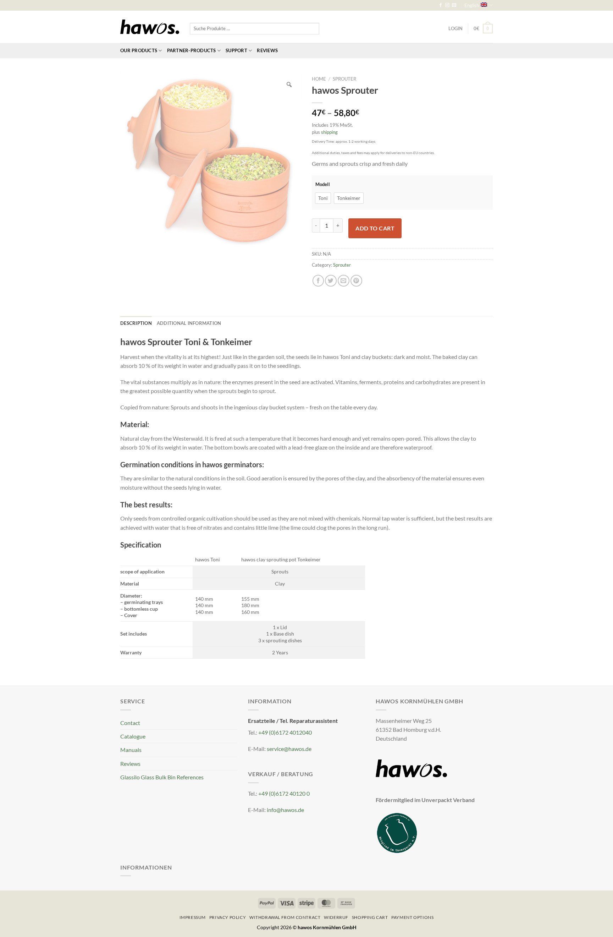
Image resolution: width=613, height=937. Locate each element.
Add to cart (374, 228)
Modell (322, 184)
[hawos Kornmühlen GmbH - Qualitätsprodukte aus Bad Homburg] (149, 27)
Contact (130, 722)
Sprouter (344, 79)
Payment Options (412, 917)
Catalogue (132, 736)
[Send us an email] (454, 5)
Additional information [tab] (189, 323)
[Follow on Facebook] (440, 5)
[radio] (323, 198)
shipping (329, 132)
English (471, 5)
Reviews (267, 50)
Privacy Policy (227, 917)
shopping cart (370, 917)
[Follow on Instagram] (447, 5)
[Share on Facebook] (318, 281)
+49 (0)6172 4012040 (285, 732)
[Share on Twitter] (331, 281)
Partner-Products (191, 50)
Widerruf (336, 917)
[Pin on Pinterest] (356, 281)
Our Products (138, 50)
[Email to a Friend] (343, 281)
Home (319, 79)
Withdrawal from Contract (285, 917)
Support (236, 50)
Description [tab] (136, 323)
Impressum (193, 917)
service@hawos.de (289, 748)
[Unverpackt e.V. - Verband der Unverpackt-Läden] (397, 832)
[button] (483, 28)
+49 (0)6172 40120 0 (284, 793)
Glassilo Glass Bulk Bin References (162, 777)
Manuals (131, 749)
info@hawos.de (285, 809)
